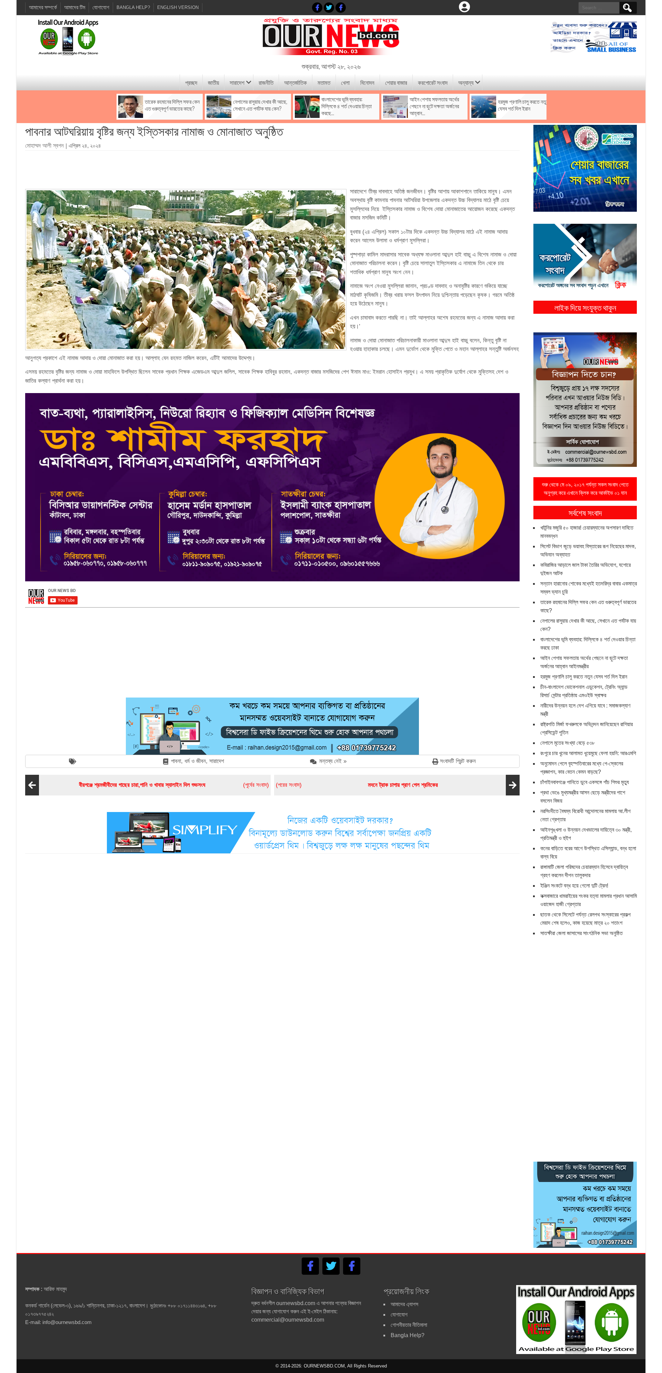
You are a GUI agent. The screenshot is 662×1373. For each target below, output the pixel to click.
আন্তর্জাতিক (295, 82)
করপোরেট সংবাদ (433, 82)
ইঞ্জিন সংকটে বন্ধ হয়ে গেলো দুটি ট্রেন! (574, 886)
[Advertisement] (272, 167)
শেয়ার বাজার (396, 82)
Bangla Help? (133, 7)
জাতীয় (213, 82)
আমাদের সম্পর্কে (43, 7)
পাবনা (176, 761)
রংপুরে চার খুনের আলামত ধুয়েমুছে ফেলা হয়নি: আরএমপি (588, 753)
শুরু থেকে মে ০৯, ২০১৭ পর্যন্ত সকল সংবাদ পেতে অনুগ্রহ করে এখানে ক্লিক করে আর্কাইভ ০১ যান (585, 489)
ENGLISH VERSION (178, 7)
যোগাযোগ (100, 7)
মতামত (324, 82)
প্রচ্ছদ (191, 82)
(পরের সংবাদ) (357, 785)
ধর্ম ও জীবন (195, 761)
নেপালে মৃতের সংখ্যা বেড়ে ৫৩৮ (567, 743)
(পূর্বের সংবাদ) (174, 785)
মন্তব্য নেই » (333, 761)
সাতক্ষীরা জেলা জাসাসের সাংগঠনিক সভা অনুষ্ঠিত (581, 933)
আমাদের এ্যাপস (404, 1304)
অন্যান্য (465, 82)
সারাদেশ (237, 82)
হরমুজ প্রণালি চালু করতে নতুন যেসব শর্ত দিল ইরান (583, 677)
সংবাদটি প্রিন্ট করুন (458, 761)
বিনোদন (367, 82)
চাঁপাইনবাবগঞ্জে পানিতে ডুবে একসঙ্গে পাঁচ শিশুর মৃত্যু (584, 782)
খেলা (345, 82)
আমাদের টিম (74, 7)
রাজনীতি (266, 82)
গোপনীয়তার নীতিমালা (409, 1325)
